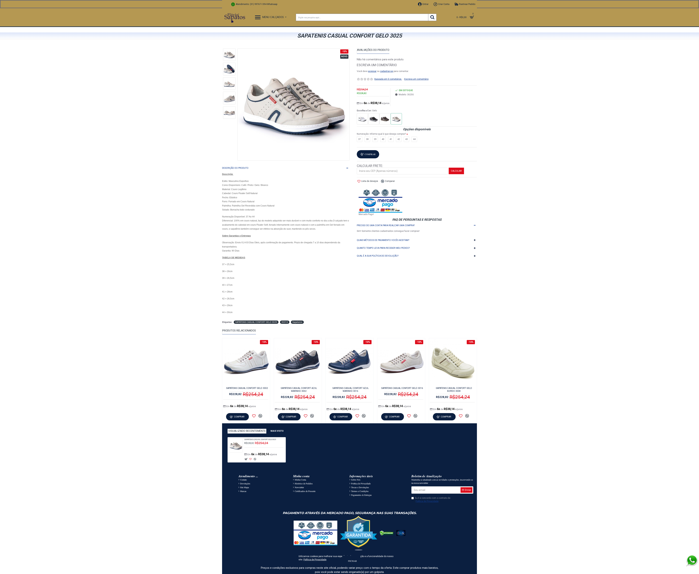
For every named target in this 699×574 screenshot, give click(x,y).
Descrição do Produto (235, 168)
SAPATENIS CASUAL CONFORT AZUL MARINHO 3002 (299, 389)
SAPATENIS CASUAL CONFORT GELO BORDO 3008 (454, 389)
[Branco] (362, 118)
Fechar (352, 560)
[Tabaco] (385, 118)
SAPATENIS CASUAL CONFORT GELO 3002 (247, 388)
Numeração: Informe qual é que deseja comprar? (381, 134)
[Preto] (373, 118)
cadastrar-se (386, 71)
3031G (284, 322)
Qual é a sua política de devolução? (377, 256)
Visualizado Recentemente (247, 431)
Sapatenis (297, 322)
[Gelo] (396, 118)
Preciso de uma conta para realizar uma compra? (386, 225)
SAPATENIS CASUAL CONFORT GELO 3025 (256, 322)
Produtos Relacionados (239, 330)
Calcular (456, 171)
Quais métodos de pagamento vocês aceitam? (383, 240)
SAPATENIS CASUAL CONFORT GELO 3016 (402, 388)
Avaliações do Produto (373, 50)
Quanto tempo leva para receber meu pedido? (383, 248)
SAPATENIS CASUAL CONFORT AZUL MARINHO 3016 (350, 389)
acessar (372, 71)
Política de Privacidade (314, 559)
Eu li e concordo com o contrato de (432, 500)
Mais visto (277, 431)
